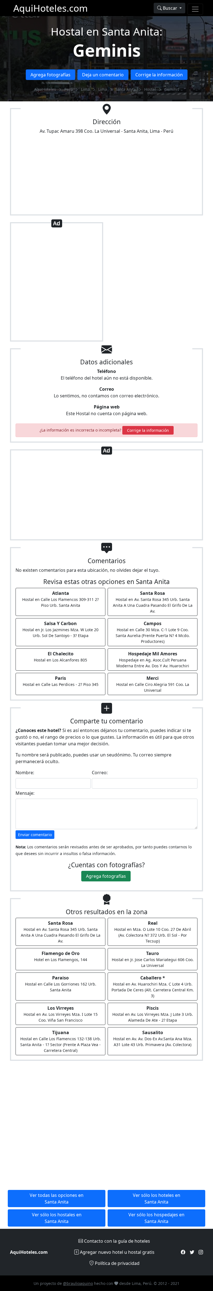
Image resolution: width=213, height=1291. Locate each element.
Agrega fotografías (50, 75)
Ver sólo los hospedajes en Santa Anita (156, 1218)
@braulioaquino (78, 1283)
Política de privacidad (117, 1263)
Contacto (116, 1241)
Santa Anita (125, 89)
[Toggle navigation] (195, 9)
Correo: (100, 772)
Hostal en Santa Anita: (106, 31)
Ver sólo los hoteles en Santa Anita (156, 1198)
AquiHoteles (45, 89)
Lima (85, 89)
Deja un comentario (103, 75)
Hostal (150, 89)
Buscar (170, 8)
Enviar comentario (35, 834)
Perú (68, 89)
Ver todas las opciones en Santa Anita (56, 1198)
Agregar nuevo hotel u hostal (116, 1252)
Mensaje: (25, 793)
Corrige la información (159, 75)
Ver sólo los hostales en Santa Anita (57, 1218)
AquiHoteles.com (50, 8)
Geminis (107, 50)
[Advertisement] (56, 284)
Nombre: (25, 772)
